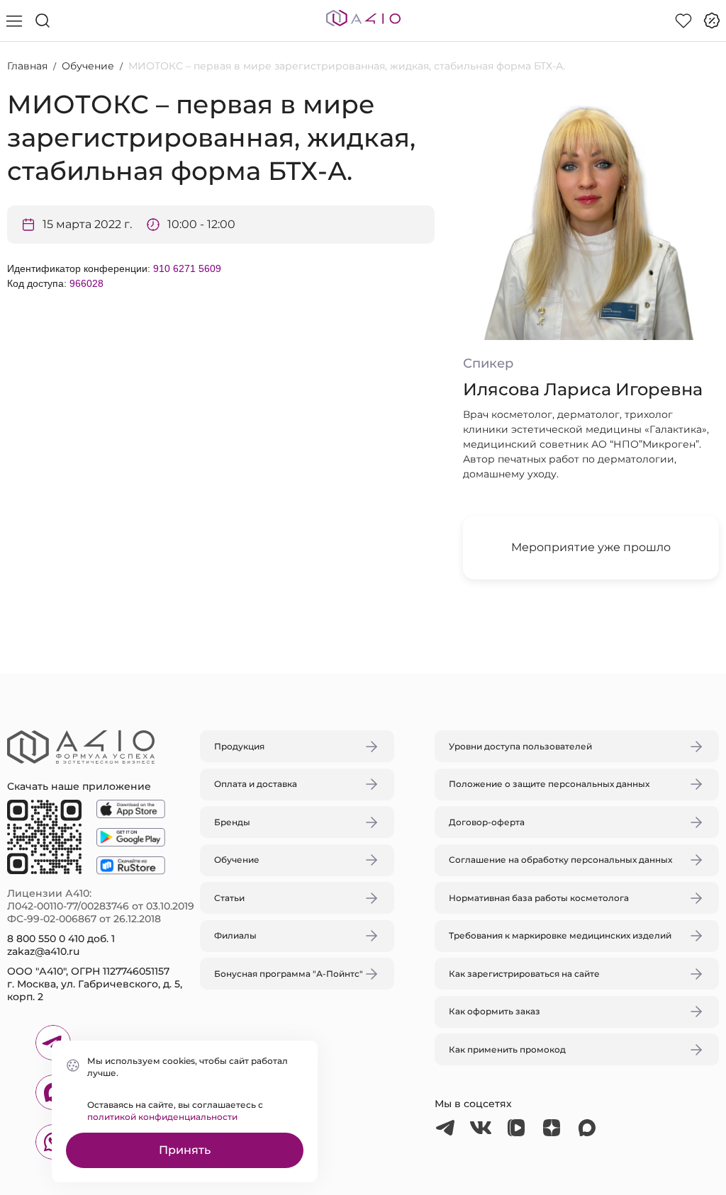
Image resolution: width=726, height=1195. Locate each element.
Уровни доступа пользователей (520, 746)
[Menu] (14, 20)
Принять (185, 1150)
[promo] (712, 20)
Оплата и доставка (255, 783)
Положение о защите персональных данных (549, 783)
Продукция (239, 746)
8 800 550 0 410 (45, 938)
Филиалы (235, 935)
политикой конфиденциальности (162, 1116)
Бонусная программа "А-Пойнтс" (288, 973)
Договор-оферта (487, 822)
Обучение (88, 66)
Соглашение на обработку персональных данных (560, 859)
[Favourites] (683, 20)
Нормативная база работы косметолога (539, 898)
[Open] (528, 530)
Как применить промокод (507, 1049)
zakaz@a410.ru (43, 951)
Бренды (232, 822)
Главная (27, 66)
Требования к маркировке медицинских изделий (560, 935)
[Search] (42, 20)
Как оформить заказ (494, 1011)
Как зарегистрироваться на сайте (524, 973)
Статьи (229, 898)
